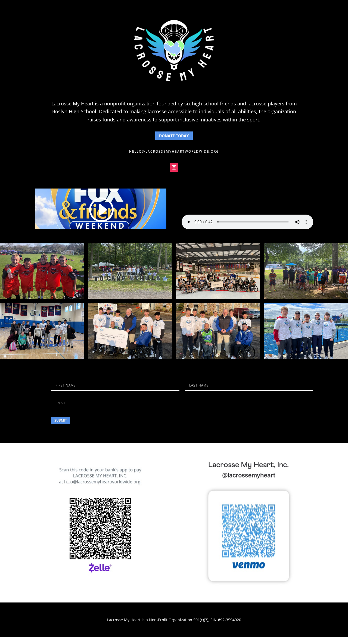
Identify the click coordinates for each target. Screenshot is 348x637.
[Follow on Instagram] (174, 167)
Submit (60, 420)
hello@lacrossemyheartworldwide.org (174, 151)
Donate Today (174, 135)
